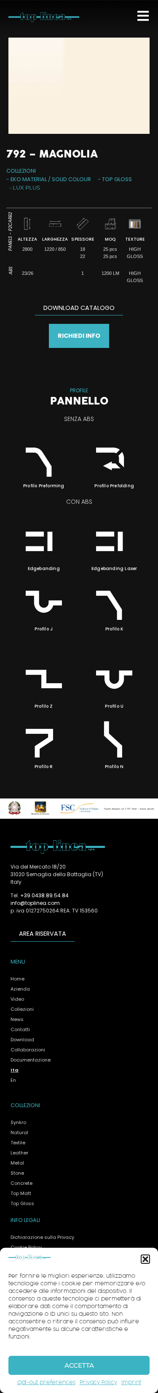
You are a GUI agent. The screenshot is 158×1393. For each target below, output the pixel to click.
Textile (18, 1142)
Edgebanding (44, 568)
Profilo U (114, 706)
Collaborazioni (28, 1049)
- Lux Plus (24, 188)
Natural (19, 1132)
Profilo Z (44, 706)
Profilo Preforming (43, 486)
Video (17, 999)
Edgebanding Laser (114, 568)
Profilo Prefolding (114, 486)
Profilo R (44, 766)
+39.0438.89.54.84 (44, 895)
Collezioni (22, 1009)
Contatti (20, 1029)
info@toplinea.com (35, 903)
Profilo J (44, 629)
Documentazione (31, 1059)
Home (17, 978)
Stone (17, 1173)
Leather (19, 1152)
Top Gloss (117, 179)
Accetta (79, 1365)
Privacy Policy (98, 1382)
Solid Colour (71, 179)
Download (22, 1039)
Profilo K (114, 629)
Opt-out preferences (46, 1382)
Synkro (18, 1122)
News (17, 1019)
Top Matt (21, 1193)
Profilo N (114, 766)
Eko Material (29, 179)
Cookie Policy (26, 1247)
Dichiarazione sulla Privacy (42, 1237)
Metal (17, 1162)
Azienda (20, 989)
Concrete (21, 1183)
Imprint (131, 1382)
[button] (145, 1259)
